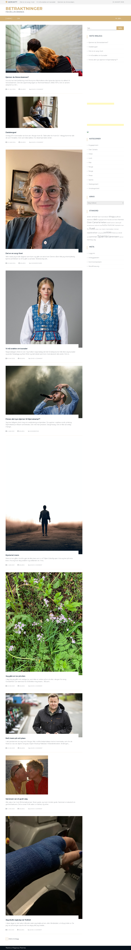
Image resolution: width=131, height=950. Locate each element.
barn (99, 217)
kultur (105, 225)
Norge (91, 167)
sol (88, 237)
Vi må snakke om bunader (31, 2)
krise (100, 225)
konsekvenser (90, 225)
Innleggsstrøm (94, 258)
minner (116, 229)
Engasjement (93, 145)
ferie (115, 219)
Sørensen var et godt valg (17, 799)
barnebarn (105, 217)
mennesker (110, 229)
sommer (93, 237)
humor (113, 222)
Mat (90, 162)
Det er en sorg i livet (14, 253)
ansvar (95, 217)
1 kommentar (34, 431)
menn (104, 229)
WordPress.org (94, 266)
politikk (107, 232)
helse (103, 222)
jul (120, 223)
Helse (91, 154)
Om (18, 18)
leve (122, 225)
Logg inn (92, 253)
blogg (112, 216)
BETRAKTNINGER (24, 8)
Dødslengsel (69, 2)
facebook (110, 219)
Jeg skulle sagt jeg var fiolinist (18, 920)
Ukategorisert (93, 184)
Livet (90, 158)
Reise (91, 175)
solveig (23, 89)
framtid (121, 220)
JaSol (117, 222)
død (95, 219)
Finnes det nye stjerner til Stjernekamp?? (23, 419)
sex (117, 233)
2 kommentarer (36, 263)
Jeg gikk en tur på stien (15, 676)
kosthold (97, 225)
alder (89, 217)
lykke (96, 229)
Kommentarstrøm (95, 262)
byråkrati (118, 217)
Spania (91, 180)
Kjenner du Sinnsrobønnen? (53, 2)
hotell (108, 222)
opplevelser (92, 233)
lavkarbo (118, 225)
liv (88, 229)
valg (94, 240)
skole (120, 233)
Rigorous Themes (19, 948)
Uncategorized (94, 188)
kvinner (111, 225)
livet (92, 228)
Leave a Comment (37, 89)
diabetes (90, 219)
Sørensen (113, 236)
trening (90, 240)
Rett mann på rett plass (15, 738)
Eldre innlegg (14, 939)
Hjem (9, 18)
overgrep (100, 233)
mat (100, 229)
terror (121, 237)
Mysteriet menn (12, 555)
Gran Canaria (93, 149)
